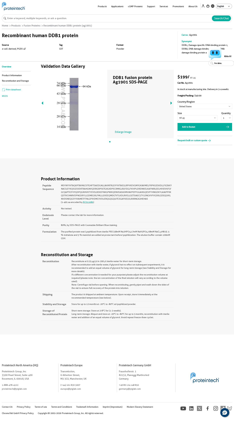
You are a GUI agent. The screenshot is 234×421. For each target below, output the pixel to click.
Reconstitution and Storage (15, 80)
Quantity (226, 113)
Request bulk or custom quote (192, 140)
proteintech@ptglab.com (14, 389)
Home (5, 25)
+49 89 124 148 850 (129, 385)
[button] (224, 412)
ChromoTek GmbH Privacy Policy (18, 413)
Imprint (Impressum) (112, 407)
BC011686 (88, 202)
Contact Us (7, 407)
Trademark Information (87, 407)
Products (16, 25)
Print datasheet (13, 89)
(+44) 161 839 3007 (70, 385)
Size (179, 113)
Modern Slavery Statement (140, 407)
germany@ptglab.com (130, 389)
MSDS (5, 96)
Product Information (12, 75)
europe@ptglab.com (70, 389)
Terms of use (41, 407)
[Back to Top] (215, 413)
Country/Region (186, 101)
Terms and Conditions (61, 407)
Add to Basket (188, 127)
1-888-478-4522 (10, 385)
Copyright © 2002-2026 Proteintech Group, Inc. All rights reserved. (70, 413)
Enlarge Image (123, 131)
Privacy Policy (23, 407)
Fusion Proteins (32, 25)
